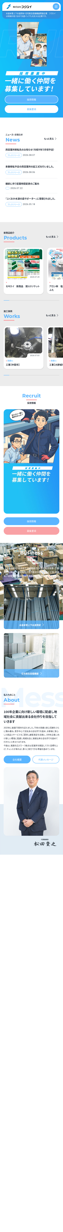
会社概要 (17, 759)
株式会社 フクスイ (19, 6)
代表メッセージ (45, 759)
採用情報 (31, 99)
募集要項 (31, 109)
